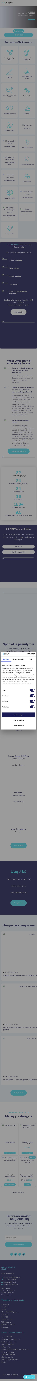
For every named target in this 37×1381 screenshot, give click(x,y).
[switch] (32, 695)
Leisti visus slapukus (18, 715)
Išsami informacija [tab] (18, 659)
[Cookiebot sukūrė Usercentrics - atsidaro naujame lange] (27, 654)
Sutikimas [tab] (6, 659)
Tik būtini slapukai (18, 725)
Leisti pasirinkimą (18, 720)
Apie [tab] (31, 659)
